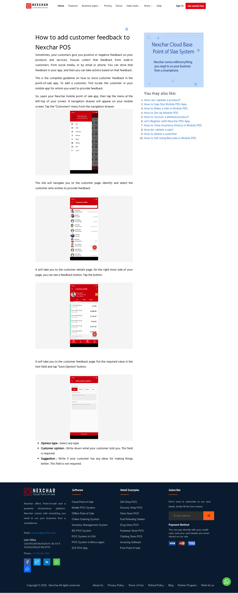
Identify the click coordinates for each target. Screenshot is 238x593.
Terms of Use (136, 585)
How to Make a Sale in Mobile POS (166, 108)
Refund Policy (156, 585)
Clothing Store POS (131, 536)
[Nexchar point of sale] (174, 59)
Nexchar (53, 585)
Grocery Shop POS (131, 507)
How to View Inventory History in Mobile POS (173, 125)
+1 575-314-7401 (41, 553)
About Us (98, 585)
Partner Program (187, 585)
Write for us (207, 585)
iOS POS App (79, 548)
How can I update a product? (162, 100)
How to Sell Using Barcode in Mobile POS (170, 138)
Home (61, 6)
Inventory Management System (90, 525)
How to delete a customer (160, 134)
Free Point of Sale (130, 548)
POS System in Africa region (88, 542)
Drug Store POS (129, 525)
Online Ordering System (85, 519)
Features (73, 6)
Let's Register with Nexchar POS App (167, 121)
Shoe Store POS (129, 513)
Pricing (108, 6)
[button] (91, 6)
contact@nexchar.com (43, 533)
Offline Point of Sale (83, 513)
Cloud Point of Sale (82, 502)
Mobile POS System (83, 507)
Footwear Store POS (132, 530)
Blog (170, 585)
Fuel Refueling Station (132, 519)
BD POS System (81, 530)
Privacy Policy (116, 585)
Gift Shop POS (128, 502)
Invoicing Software (130, 542)
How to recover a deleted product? (166, 117)
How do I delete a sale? (158, 130)
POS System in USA (84, 536)
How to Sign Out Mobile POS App (165, 104)
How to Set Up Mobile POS (161, 113)
